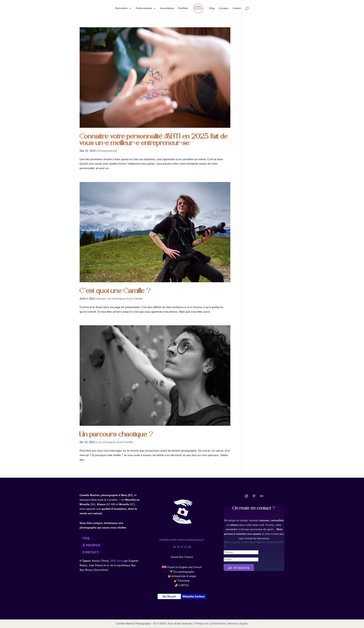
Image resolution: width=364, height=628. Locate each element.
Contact (237, 8)
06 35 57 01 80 (182, 546)
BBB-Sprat (117, 560)
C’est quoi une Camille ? (115, 291)
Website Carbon (193, 596)
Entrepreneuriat (107, 150)
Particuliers (121, 8)
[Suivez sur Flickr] (262, 496)
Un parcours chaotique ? (117, 434)
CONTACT (91, 552)
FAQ (86, 538)
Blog (211, 8)
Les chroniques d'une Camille (125, 298)
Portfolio (182, 8)
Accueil (101, 298)
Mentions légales (238, 623)
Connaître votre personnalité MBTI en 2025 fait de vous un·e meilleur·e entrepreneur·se (154, 140)
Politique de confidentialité (210, 623)
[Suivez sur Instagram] (246, 496)
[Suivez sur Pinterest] (254, 496)
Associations (167, 8)
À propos (223, 8)
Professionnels (144, 8)
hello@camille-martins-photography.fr (181, 539)
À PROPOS (91, 545)
